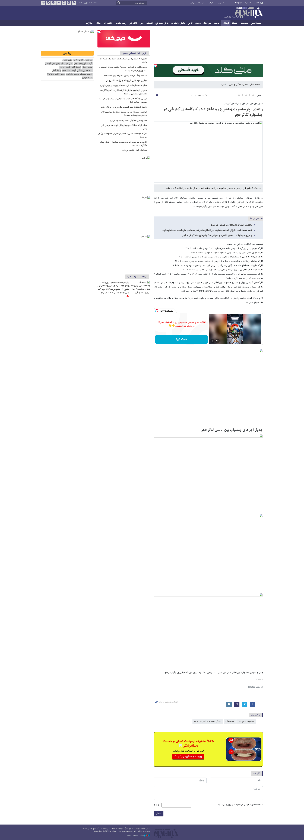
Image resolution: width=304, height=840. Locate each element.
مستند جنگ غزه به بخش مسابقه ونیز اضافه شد (125, 75)
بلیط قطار (56, 70)
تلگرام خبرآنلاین (69, 3)
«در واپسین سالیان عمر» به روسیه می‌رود (128, 120)
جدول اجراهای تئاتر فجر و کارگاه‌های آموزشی (243, 104)
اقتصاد (235, 23)
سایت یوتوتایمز (72, 74)
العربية (248, 2)
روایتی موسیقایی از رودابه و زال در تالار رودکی (126, 80)
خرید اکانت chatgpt (56, 74)
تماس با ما (220, 2)
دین (142, 23)
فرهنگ (226, 23)
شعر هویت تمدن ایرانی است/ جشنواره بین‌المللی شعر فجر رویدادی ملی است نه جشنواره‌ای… (207, 230)
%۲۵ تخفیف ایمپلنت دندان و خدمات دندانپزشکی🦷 (188, 743)
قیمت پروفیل (86, 74)
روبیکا (43, 3)
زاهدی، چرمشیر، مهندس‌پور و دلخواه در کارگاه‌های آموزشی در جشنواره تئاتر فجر (213, 112)
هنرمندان (230, 721)
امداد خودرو (87, 77)
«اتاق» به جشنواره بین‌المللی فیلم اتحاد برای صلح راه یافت (123, 60)
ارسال (158, 813)
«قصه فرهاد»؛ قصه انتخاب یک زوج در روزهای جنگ (124, 107)
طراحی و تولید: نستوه (135, 835)
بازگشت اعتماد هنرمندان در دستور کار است (231, 225)
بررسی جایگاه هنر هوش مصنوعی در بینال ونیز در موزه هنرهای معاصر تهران (123, 100)
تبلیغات (200, 2)
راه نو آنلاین (78, 60)
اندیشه (149, 23)
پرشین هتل (87, 67)
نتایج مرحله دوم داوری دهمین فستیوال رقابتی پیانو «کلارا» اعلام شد (123, 143)
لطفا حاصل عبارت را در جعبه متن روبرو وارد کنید (240, 804)
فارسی (256, 2)
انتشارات (108, 23)
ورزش (198, 23)
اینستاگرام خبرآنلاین (64, 3)
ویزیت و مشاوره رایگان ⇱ (188, 756)
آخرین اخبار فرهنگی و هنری (134, 53)
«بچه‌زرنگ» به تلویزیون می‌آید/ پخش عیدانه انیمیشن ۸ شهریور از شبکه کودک (123, 68)
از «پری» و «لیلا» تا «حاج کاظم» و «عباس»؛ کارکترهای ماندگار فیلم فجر (217, 236)
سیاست (244, 23)
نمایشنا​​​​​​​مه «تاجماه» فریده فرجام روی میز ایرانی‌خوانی (123, 85)
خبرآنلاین (243, 13)
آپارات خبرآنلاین (53, 3)
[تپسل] (155, 65)
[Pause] (212, 341)
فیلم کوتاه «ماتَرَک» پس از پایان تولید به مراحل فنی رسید (124, 127)
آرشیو (192, 2)
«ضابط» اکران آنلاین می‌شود (134, 150)
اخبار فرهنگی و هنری (238, 84)
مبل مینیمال (66, 63)
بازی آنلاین (67, 60)
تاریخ (190, 23)
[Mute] (217, 341)
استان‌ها (89, 23)
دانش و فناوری (178, 23)
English (238, 2)
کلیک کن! (181, 339)
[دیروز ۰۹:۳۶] (140, 287)
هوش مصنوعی (162, 23)
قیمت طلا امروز (69, 70)
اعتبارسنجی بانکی (84, 70)
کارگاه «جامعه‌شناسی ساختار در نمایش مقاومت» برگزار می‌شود (122, 135)
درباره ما (210, 2)
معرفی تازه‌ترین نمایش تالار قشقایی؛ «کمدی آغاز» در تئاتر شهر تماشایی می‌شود (123, 92)
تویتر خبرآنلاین (58, 3)
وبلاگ (98, 23)
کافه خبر (133, 23)
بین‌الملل (207, 23)
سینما (222, 84)
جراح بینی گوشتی (52, 63)
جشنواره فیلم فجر (246, 721)
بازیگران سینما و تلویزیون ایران (207, 721)
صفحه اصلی (256, 23)
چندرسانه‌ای (120, 23)
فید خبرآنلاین (74, 3)
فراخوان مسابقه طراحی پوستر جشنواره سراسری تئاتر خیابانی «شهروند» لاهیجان (124, 113)
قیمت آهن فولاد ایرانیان (70, 67)
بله (48, 3)
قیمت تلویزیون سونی (83, 63)
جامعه (217, 23)
